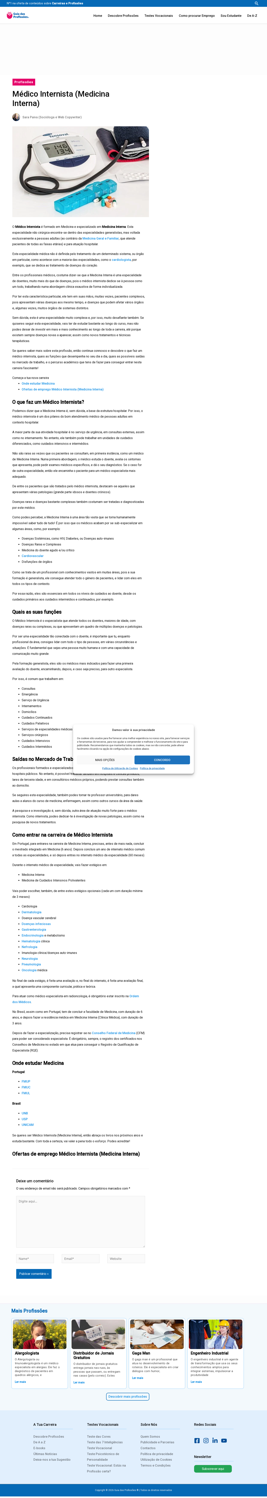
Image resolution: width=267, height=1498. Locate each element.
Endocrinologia (33, 935)
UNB (25, 1113)
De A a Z (39, 1442)
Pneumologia (31, 964)
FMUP (26, 1081)
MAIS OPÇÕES (105, 760)
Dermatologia (31, 912)
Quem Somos (150, 1436)
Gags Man (141, 1353)
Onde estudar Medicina (38, 383)
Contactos (148, 1448)
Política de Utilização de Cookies (120, 768)
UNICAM (28, 1125)
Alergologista (27, 1353)
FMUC (26, 1087)
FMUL (26, 1093)
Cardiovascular (33, 556)
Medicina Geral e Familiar (100, 238)
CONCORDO (162, 760)
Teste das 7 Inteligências (105, 1442)
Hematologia (31, 941)
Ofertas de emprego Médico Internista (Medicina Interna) (63, 389)
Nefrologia (29, 947)
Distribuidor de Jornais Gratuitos (93, 1355)
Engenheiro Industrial (209, 1353)
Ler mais (20, 1381)
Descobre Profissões (48, 1436)
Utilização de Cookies (156, 1459)
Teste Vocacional (99, 1448)
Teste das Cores (99, 1436)
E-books (39, 1448)
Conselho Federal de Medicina (113, 1033)
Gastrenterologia (34, 929)
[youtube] (225, 1441)
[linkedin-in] (216, 1441)
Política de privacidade (152, 768)
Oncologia (29, 970)
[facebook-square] (198, 1441)
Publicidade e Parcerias (157, 1442)
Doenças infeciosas (36, 924)
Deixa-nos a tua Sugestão (52, 1459)
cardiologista (121, 260)
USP (25, 1119)
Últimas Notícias (45, 1454)
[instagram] (207, 1441)
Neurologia (30, 959)
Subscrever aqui (213, 1469)
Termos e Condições (156, 1465)
